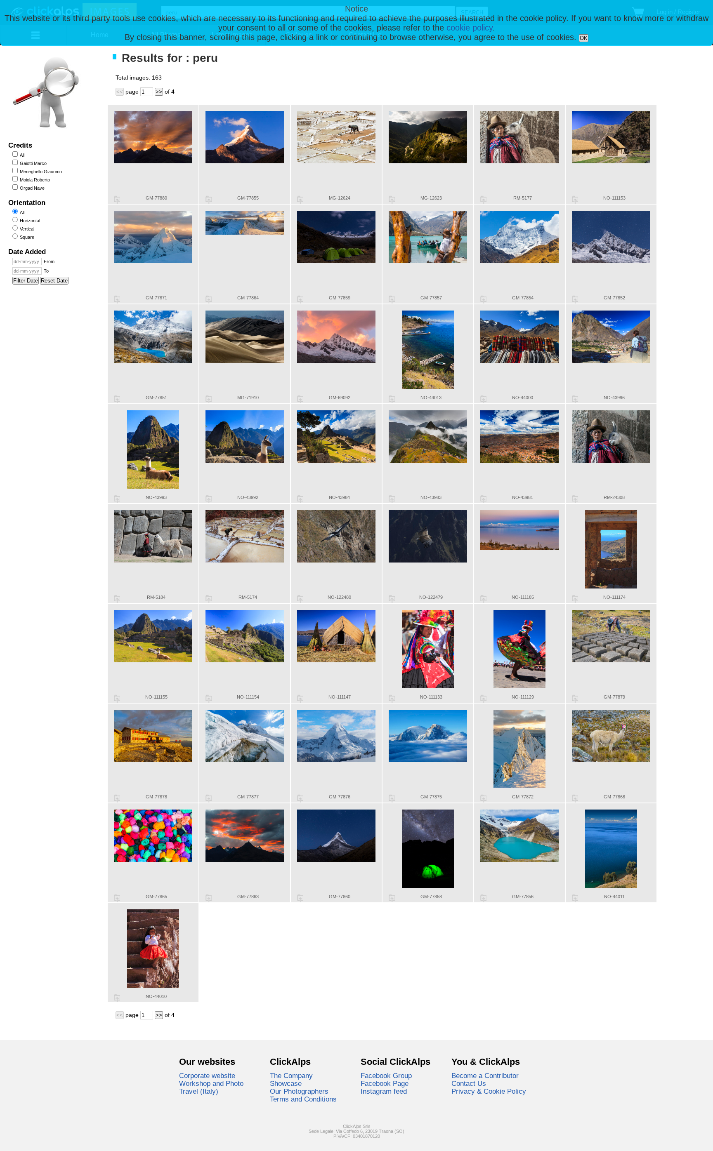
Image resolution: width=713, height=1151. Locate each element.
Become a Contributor (485, 1075)
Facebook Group (386, 1075)
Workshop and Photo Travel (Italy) (211, 1087)
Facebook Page (384, 1083)
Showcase (286, 1083)
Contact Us (468, 1083)
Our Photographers (299, 1091)
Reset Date (54, 281)
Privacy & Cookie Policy (488, 1091)
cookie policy (469, 27)
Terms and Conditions (303, 1099)
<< (119, 92)
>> (159, 92)
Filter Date (25, 281)
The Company (291, 1075)
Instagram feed (384, 1091)
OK (584, 38)
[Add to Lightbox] (117, 199)
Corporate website (207, 1075)
